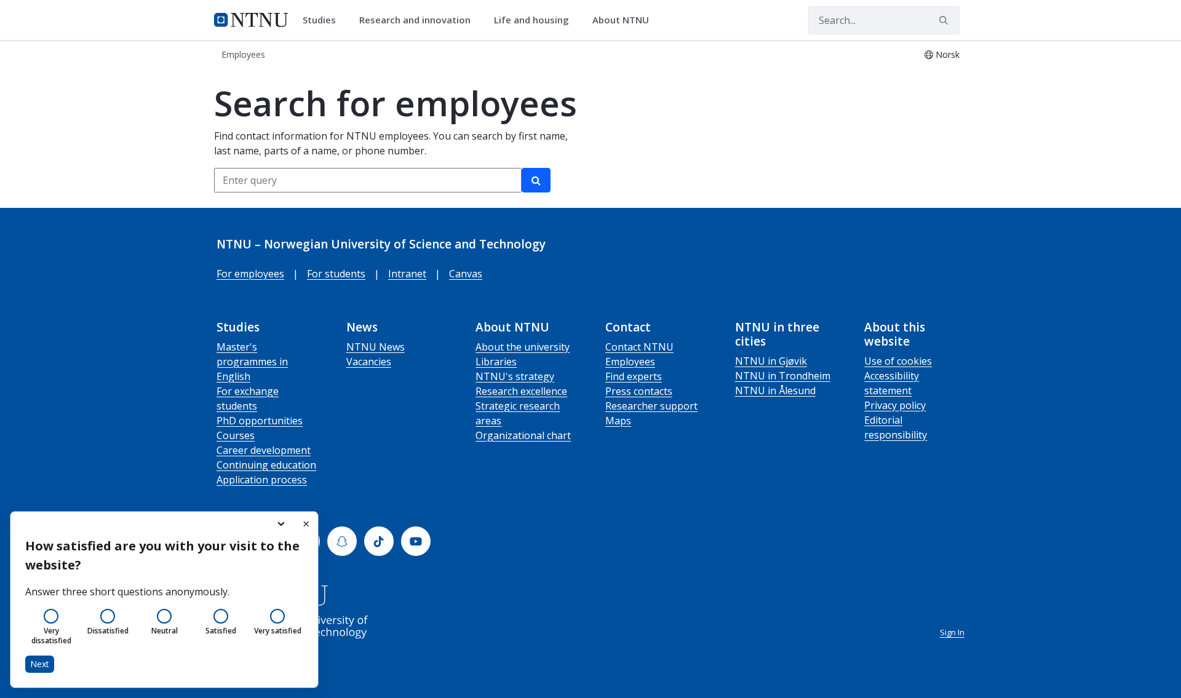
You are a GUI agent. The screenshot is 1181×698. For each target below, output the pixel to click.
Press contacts (638, 391)
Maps (618, 420)
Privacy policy (895, 405)
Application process (262, 479)
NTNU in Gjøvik (771, 361)
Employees (630, 361)
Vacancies (368, 361)
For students (336, 273)
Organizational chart (523, 435)
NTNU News (375, 347)
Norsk (948, 54)
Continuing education (266, 465)
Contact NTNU (639, 347)
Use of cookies (898, 361)
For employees (250, 273)
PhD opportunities (260, 420)
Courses (236, 435)
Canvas (465, 273)
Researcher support (651, 406)
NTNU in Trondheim (782, 376)
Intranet (407, 273)
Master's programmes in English (252, 361)
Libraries (496, 361)
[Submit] (945, 20)
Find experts (633, 376)
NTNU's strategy (514, 376)
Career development (264, 450)
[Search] (536, 180)
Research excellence (521, 391)
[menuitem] (323, 20)
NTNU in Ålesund (775, 390)
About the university (522, 347)
